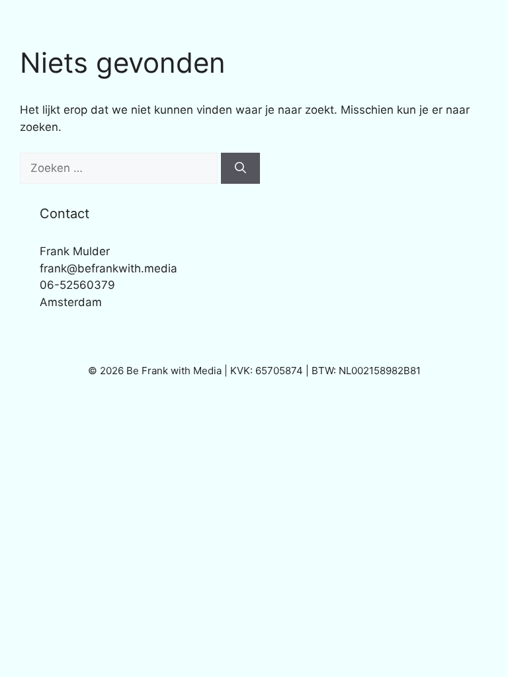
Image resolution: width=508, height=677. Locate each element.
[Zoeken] (240, 168)
